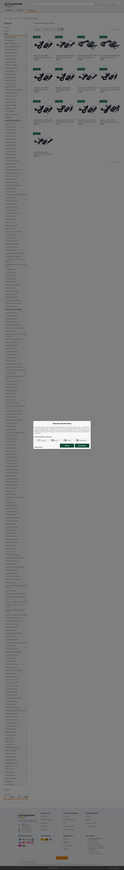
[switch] (39, 440)
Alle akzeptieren (82, 445)
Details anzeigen (38, 447)
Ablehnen (67, 445)
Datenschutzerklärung (39, 436)
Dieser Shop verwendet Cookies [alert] (62, 423)
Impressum (49, 436)
